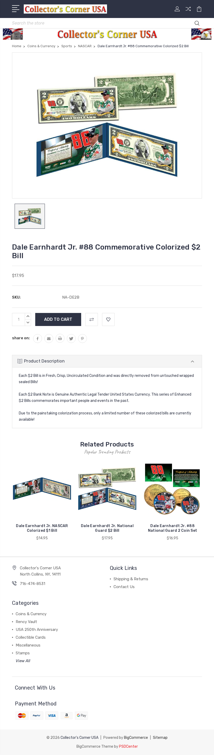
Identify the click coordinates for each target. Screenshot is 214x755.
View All (23, 661)
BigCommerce (136, 737)
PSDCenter (128, 746)
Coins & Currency (31, 614)
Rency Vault (26, 621)
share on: (21, 338)
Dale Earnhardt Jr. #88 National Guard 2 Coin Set (172, 528)
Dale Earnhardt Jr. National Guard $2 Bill (107, 528)
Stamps (23, 653)
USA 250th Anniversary (37, 629)
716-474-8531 (32, 583)
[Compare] (188, 12)
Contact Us (124, 586)
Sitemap (160, 737)
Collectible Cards (31, 637)
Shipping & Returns (131, 579)
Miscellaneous (28, 645)
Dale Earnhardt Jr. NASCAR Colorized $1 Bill (42, 528)
